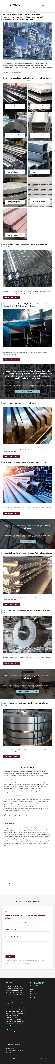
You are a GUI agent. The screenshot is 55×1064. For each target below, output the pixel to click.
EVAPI (12, 1059)
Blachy (31, 989)
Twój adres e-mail (9, 944)
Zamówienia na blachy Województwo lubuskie (13, 106)
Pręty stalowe (33, 1000)
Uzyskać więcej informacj (28, 691)
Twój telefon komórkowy (11, 937)
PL (45, 5)
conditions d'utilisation (39, 960)
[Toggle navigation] (7, 5)
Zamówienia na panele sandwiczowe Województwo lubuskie (39, 201)
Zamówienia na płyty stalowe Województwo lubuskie (39, 106)
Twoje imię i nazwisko (11, 929)
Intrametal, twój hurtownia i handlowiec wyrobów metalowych (20, 11)
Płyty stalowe (33, 993)
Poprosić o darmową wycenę (27, 391)
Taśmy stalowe (33, 998)
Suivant (10, 956)
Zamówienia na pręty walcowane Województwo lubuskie (15, 171)
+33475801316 (10, 1048)
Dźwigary (32, 1002)
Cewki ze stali (33, 995)
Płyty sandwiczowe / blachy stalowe (37, 1004)
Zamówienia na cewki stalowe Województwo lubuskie (14, 135)
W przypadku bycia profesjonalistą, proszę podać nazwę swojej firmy (22, 922)
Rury (31, 991)
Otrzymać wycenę (11, 297)
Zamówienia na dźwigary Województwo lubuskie (38, 135)
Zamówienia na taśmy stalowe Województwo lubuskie (14, 202)
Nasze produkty (27, 541)
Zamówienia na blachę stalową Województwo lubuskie (14, 234)
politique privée (24, 960)
